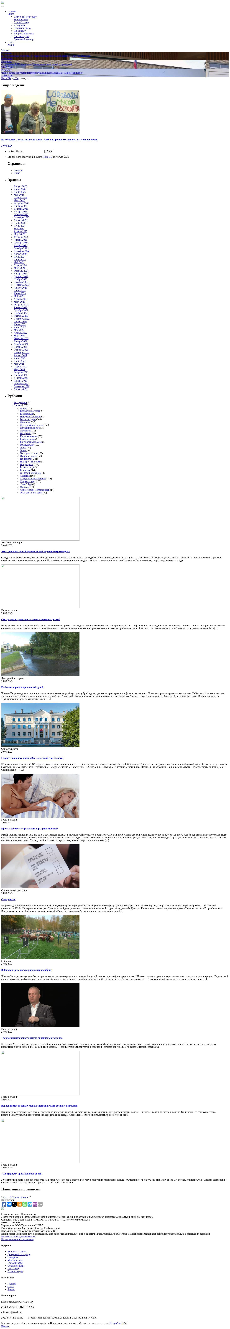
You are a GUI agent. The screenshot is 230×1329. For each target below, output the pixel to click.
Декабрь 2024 (21, 242)
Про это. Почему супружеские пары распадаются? (29, 828)
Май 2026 (19, 194)
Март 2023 (19, 301)
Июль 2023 (20, 290)
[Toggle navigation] (2, 6)
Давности (25, 422)
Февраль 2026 (21, 203)
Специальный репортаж (33, 478)
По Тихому (20, 30)
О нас (11, 42)
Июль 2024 (20, 256)
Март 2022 (19, 335)
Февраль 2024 (21, 270)
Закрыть (5, 50)
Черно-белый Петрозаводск (34, 489)
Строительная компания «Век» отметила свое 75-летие (32, 758)
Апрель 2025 (20, 231)
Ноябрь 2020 (20, 380)
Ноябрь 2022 (20, 313)
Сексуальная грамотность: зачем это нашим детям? (30, 619)
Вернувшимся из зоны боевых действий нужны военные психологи (39, 1105)
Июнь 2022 (20, 327)
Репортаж (25, 470)
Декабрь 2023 (21, 276)
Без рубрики (20, 402)
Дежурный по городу (25, 16)
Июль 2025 (20, 223)
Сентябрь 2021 (21, 352)
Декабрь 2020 (21, 378)
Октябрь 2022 (21, 316)
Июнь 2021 (20, 361)
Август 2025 (20, 220)
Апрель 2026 (20, 197)
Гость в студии (21, 36)
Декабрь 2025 (21, 208)
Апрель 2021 (20, 366)
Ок (124, 1323)
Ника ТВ (47, 156)
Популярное (26, 464)
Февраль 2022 (21, 338)
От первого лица (29, 453)
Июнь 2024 (20, 259)
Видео (11, 14)
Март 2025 (19, 234)
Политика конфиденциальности (18, 1236)
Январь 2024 (20, 273)
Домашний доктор (23, 39)
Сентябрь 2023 (21, 285)
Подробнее (116, 1323)
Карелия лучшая (28, 436)
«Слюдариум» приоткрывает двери (21, 1173)
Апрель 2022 (20, 332)
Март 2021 (19, 369)
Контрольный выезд (31, 442)
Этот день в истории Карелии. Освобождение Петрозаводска (35, 551)
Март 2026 (19, 200)
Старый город (21, 22)
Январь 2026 (20, 206)
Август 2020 (20, 389)
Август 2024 (20, 254)
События (25, 475)
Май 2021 (19, 363)
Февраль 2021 (21, 372)
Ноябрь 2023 (20, 279)
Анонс (23, 408)
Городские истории (30, 416)
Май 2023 (19, 296)
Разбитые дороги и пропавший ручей (22, 687)
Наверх (5, 1326)
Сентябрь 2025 (21, 217)
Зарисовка (25, 430)
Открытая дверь (22, 28)
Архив (11, 45)
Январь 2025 (20, 239)
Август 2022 (20, 321)
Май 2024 (19, 262)
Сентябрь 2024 (21, 251)
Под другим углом (30, 461)
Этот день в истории (31, 492)
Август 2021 (20, 355)
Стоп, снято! (8, 899)
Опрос (23, 450)
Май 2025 (19, 228)
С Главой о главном (30, 473)
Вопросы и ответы (24, 33)
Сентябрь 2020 (21, 386)
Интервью (19, 25)
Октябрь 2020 (21, 383)
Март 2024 (19, 268)
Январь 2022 (20, 341)
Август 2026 (20, 186)
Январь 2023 (20, 307)
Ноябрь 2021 (20, 347)
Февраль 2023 (21, 304)
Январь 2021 (20, 375)
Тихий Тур (26, 484)
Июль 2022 (20, 324)
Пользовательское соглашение (17, 1239)
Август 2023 (20, 287)
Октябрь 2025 (21, 214)
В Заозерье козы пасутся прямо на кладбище (26, 970)
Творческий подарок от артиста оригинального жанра (32, 1038)
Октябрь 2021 (21, 349)
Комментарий (27, 439)
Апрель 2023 (20, 299)
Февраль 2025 (21, 237)
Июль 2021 (20, 358)
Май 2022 (19, 330)
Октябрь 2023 (21, 282)
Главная (12, 11)
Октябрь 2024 (21, 248)
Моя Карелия (21, 19)
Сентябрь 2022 (21, 318)
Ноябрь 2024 (20, 245)
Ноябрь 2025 (20, 211)
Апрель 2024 (20, 265)
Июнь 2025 (20, 225)
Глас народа (26, 413)
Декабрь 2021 (21, 344)
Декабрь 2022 (21, 310)
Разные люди (27, 467)
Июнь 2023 (20, 293)
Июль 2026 (20, 189)
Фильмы (24, 487)
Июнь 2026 (20, 192)
